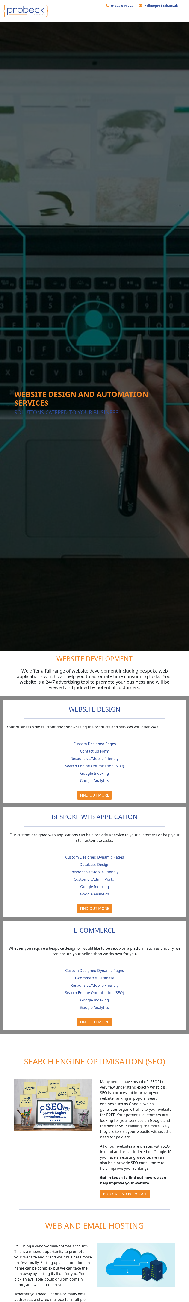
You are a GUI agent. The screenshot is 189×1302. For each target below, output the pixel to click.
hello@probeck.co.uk (161, 5)
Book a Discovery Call (125, 1193)
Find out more (94, 795)
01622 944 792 (122, 5)
